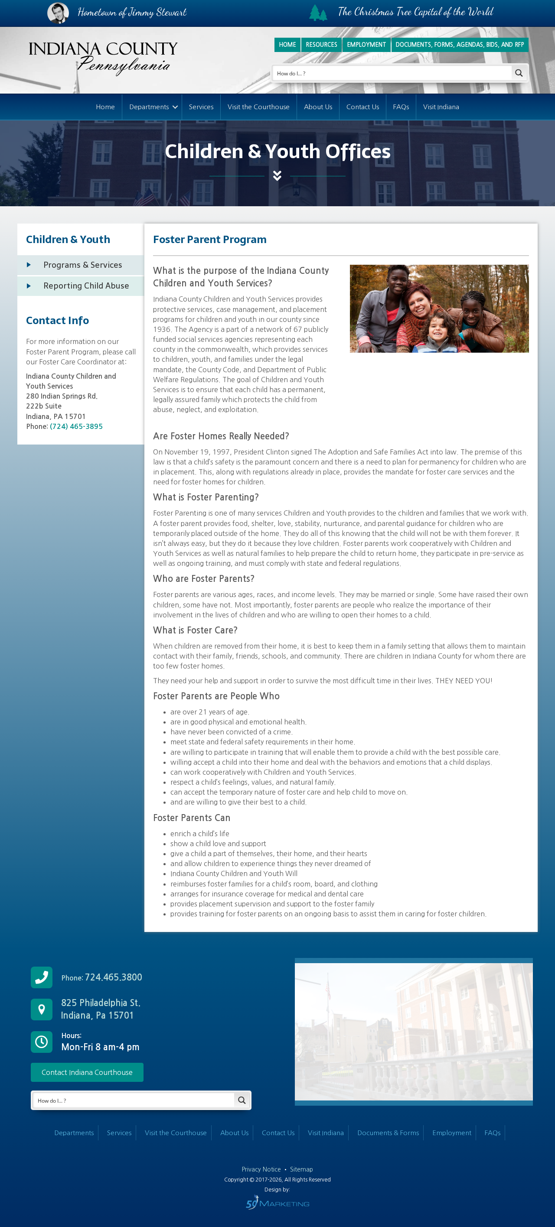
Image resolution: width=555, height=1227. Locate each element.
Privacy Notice (262, 1169)
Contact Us (362, 107)
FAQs (401, 107)
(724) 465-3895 (75, 426)
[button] (175, 107)
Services (201, 107)
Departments (149, 107)
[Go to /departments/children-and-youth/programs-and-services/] (80, 265)
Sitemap (301, 1169)
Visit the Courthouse (259, 107)
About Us (318, 107)
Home (105, 107)
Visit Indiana (441, 107)
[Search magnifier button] (519, 73)
